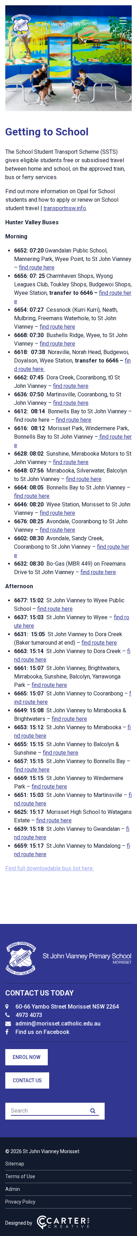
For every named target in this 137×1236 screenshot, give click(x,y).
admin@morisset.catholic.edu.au (57, 1023)
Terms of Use (20, 1176)
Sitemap (14, 1164)
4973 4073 (28, 1015)
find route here (36, 267)
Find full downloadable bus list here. (49, 868)
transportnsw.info (65, 208)
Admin (12, 1189)
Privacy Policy (20, 1202)
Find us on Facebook (42, 1032)
